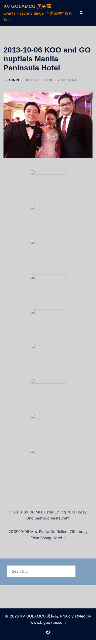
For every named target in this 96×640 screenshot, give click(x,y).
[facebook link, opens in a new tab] (48, 632)
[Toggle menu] (91, 13)
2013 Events (68, 80)
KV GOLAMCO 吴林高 (27, 6)
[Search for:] (41, 571)
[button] (81, 13)
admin (14, 80)
